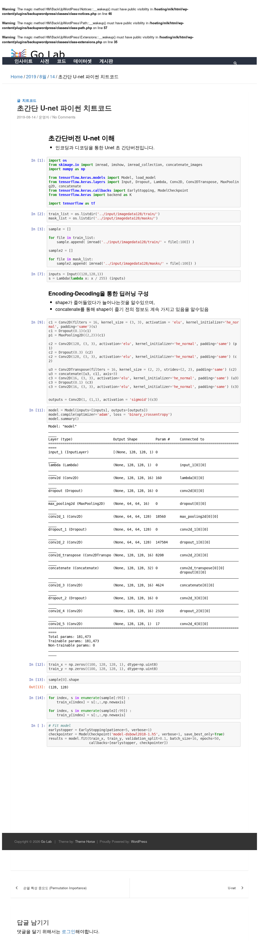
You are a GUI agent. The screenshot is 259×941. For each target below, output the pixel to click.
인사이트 (23, 61)
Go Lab (46, 841)
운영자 (44, 116)
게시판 (106, 61)
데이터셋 (83, 61)
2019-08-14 (26, 116)
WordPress (139, 841)
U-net (232, 887)
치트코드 (29, 100)
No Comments (63, 116)
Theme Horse (85, 841)
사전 (44, 61)
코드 (61, 61)
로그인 (68, 931)
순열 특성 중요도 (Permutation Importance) (55, 887)
